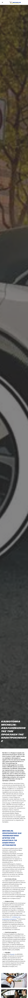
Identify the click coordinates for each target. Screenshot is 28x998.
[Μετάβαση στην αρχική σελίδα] (15, 2)
